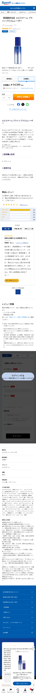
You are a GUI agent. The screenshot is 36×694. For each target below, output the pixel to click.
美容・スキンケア (11, 12)
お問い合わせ (6, 617)
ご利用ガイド (6, 612)
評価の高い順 (18, 228)
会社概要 (5, 632)
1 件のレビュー (16, 28)
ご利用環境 (6, 607)
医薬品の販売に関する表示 (10, 597)
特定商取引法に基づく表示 (10, 602)
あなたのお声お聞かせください (18, 8)
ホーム (2, 12)
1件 (34, 210)
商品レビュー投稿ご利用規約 (18, 317)
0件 (34, 212)
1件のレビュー (24, 205)
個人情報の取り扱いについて (11, 592)
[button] (18, 376)
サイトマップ (6, 627)
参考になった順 (29, 228)
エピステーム (22, 12)
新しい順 (7, 228)
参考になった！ (13, 280)
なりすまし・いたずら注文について (12, 622)
